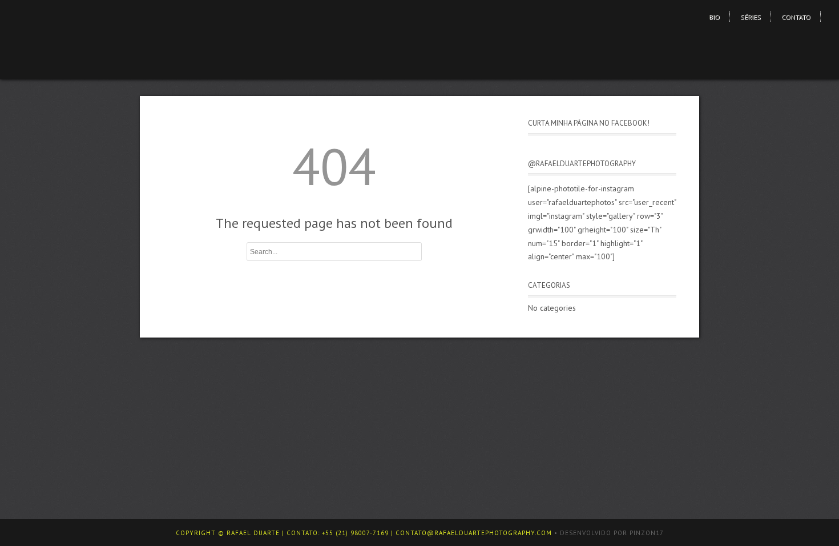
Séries (750, 17)
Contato (795, 17)
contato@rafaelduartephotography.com (474, 533)
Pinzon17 (647, 533)
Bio (714, 17)
